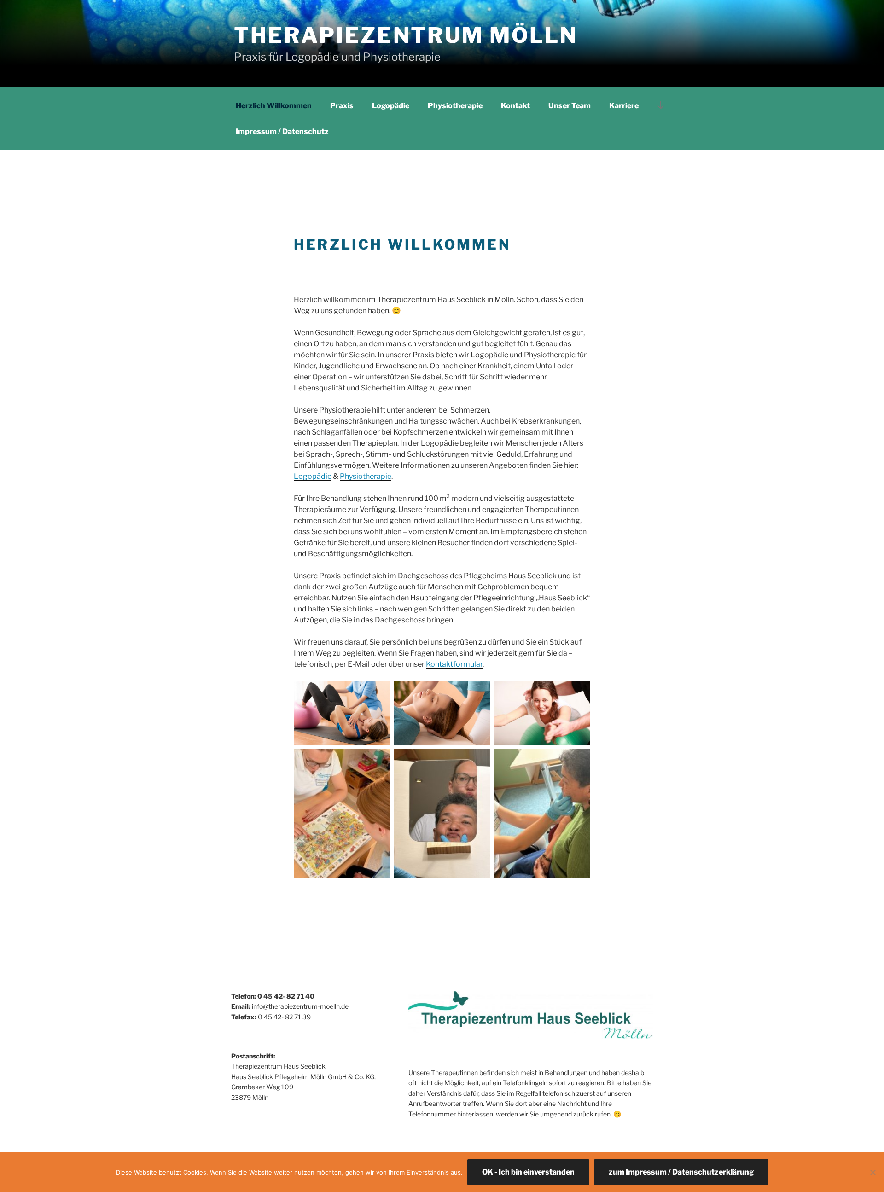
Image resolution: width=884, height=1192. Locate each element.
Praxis (342, 105)
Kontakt (515, 105)
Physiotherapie (455, 105)
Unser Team (569, 105)
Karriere (624, 105)
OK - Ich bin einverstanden (528, 1172)
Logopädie (390, 105)
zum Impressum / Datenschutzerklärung (681, 1172)
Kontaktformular (454, 664)
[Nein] (872, 1172)
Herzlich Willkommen (274, 105)
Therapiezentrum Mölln (405, 35)
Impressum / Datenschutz (282, 131)
